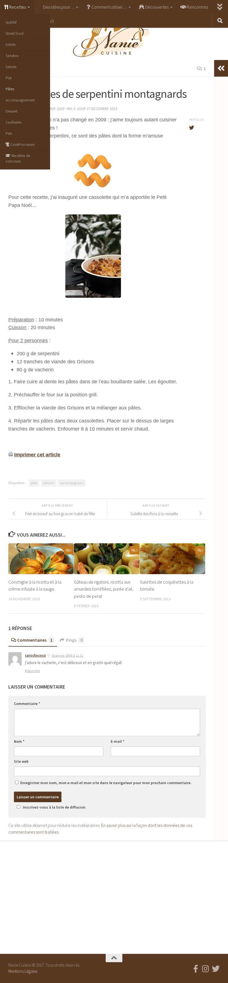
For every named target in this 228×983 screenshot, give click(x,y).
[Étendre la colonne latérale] (221, 68)
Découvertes (156, 7)
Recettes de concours (18, 158)
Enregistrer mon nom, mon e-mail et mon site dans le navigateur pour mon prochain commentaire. (106, 782)
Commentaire (27, 703)
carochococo (35, 655)
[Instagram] (206, 969)
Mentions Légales (22, 971)
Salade (11, 66)
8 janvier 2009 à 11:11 (67, 655)
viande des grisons (71, 483)
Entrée (11, 44)
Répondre (32, 671)
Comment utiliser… (109, 7)
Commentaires (35, 640)
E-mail (117, 741)
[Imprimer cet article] (10, 454)
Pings (74, 640)
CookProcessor (22, 144)
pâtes (34, 483)
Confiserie (13, 122)
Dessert (12, 111)
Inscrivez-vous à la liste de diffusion (54, 807)
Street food (14, 33)
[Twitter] (216, 969)
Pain (9, 133)
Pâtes (10, 88)
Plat (9, 77)
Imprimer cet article (37, 454)
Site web (21, 761)
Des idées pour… (58, 7)
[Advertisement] (114, 896)
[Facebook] (196, 969)
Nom (19, 741)
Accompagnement (20, 99)
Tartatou (12, 55)
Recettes (17, 7)
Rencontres (197, 7)
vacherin (48, 483)
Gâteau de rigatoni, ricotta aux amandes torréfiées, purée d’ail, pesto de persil (103, 589)
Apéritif (11, 22)
